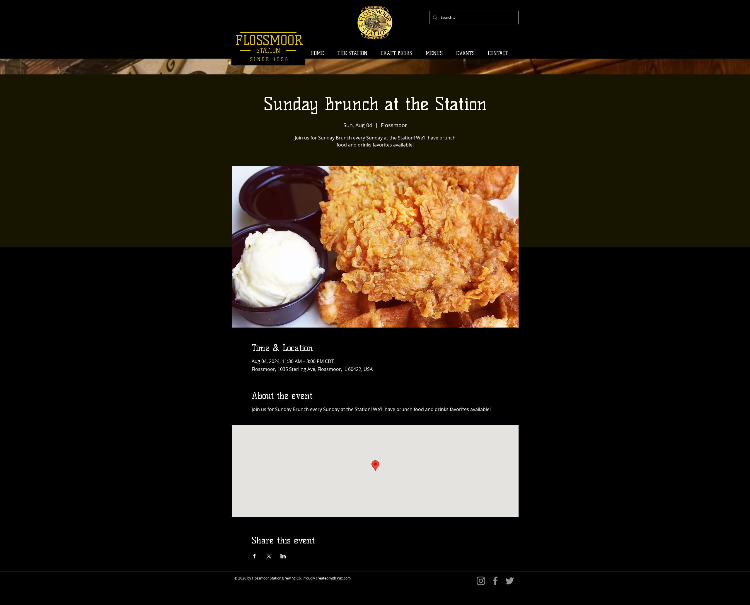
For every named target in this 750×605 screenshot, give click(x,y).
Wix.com (344, 578)
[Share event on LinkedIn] (283, 556)
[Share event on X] (269, 556)
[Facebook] (495, 581)
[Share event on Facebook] (254, 556)
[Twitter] (509, 581)
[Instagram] (481, 581)
